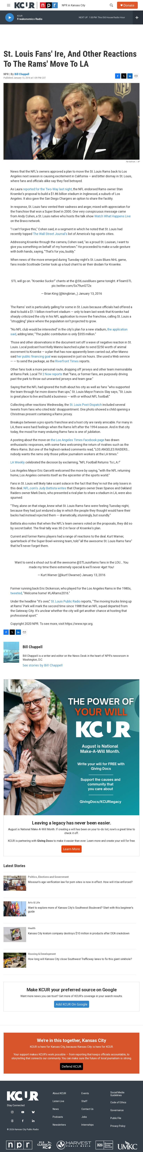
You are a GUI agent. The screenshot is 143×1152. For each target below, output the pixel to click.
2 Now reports (52, 374)
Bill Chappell (21, 74)
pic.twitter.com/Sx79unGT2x (71, 286)
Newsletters (59, 1125)
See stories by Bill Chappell (43, 665)
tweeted (16, 593)
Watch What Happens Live (112, 216)
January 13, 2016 (90, 293)
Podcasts (58, 1117)
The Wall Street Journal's (50, 234)
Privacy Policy (117, 1126)
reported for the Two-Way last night (47, 189)
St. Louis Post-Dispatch (86, 404)
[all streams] (138, 17)
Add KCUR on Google (71, 1004)
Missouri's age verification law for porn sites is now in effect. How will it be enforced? (80, 882)
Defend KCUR (71, 1066)
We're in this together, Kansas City (71, 1040)
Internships (87, 1125)
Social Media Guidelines (117, 1094)
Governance (117, 1110)
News (56, 1109)
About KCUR (59, 1093)
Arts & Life (34, 902)
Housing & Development (42, 954)
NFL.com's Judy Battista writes (45, 488)
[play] (9, 18)
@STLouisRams (88, 562)
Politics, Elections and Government (48, 876)
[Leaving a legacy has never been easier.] (71, 747)
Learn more (71, 849)
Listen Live (58, 1101)
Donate (128, 5)
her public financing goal (33, 356)
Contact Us (87, 1109)
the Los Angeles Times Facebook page (77, 440)
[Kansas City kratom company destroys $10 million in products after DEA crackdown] (14, 934)
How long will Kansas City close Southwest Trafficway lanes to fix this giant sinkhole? (80, 959)
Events (85, 1093)
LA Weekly (17, 462)
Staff (84, 1101)
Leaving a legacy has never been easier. (71, 823)
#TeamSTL (124, 281)
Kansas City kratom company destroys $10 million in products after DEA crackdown (78, 933)
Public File (115, 1118)
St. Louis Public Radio (65, 601)
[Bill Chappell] (11, 652)
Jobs (84, 1117)
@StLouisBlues (85, 281)
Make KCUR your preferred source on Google (72, 989)
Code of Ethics (118, 1102)
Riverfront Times (67, 361)
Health (31, 928)
